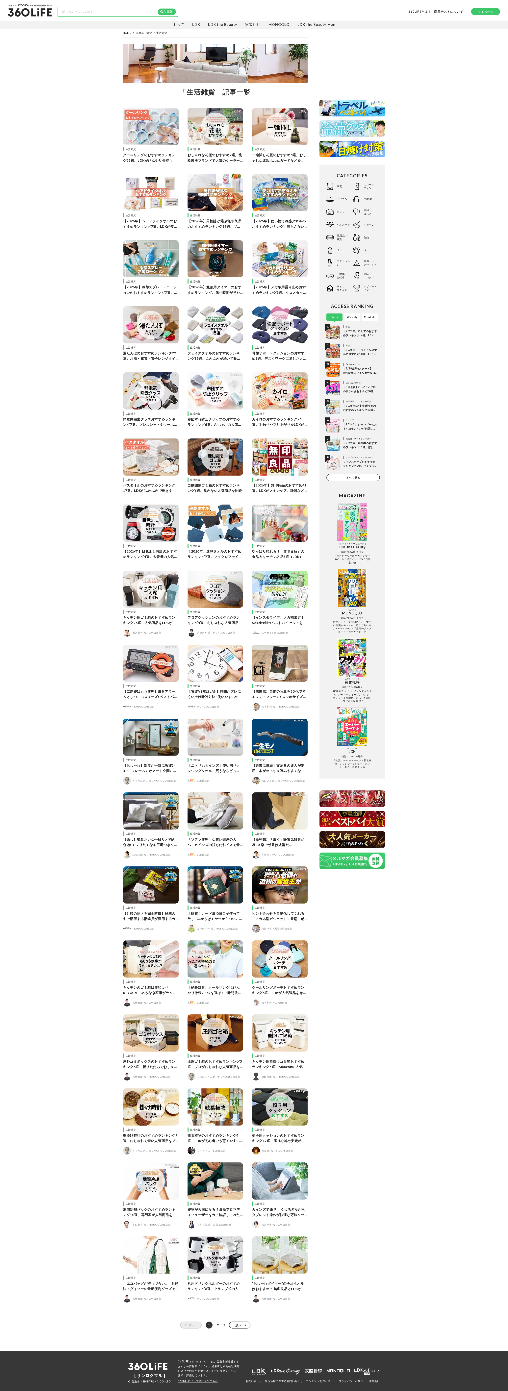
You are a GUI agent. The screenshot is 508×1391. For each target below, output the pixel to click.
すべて (178, 24)
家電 (339, 186)
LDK (196, 24)
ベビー (341, 250)
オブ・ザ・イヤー (370, 288)
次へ (238, 1325)
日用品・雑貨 (342, 237)
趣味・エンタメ (369, 275)
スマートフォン (369, 186)
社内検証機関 (231, 1366)
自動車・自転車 (342, 275)
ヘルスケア (343, 224)
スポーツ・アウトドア (370, 262)
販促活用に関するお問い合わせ (284, 1381)
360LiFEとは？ (419, 11)
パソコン (342, 199)
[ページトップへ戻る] (497, 1354)
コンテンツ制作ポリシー (321, 1381)
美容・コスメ (368, 212)
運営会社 (374, 1381)
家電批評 (253, 24)
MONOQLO (278, 24)
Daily (334, 317)
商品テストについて (448, 11)
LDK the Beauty (222, 24)
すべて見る (353, 477)
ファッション (343, 262)
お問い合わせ (254, 1381)
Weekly (352, 317)
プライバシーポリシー (352, 1381)
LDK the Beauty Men (316, 24)
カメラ (341, 211)
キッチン (369, 224)
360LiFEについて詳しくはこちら (198, 1381)
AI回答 (168, 11)
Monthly (370, 317)
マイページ (486, 11)
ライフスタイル (342, 288)
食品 (366, 237)
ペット (368, 250)
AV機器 (368, 199)
